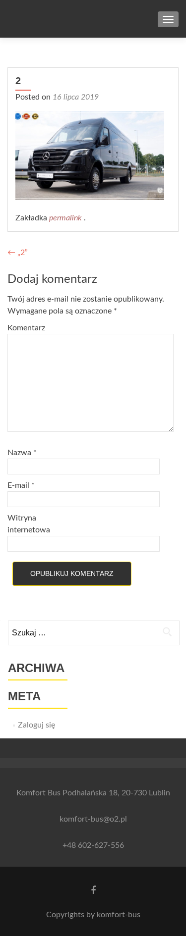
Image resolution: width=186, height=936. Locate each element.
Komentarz (26, 328)
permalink (66, 218)
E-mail (21, 485)
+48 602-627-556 (93, 845)
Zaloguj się (36, 725)
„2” (17, 253)
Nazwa (22, 453)
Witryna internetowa (28, 524)
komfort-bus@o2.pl (93, 819)
